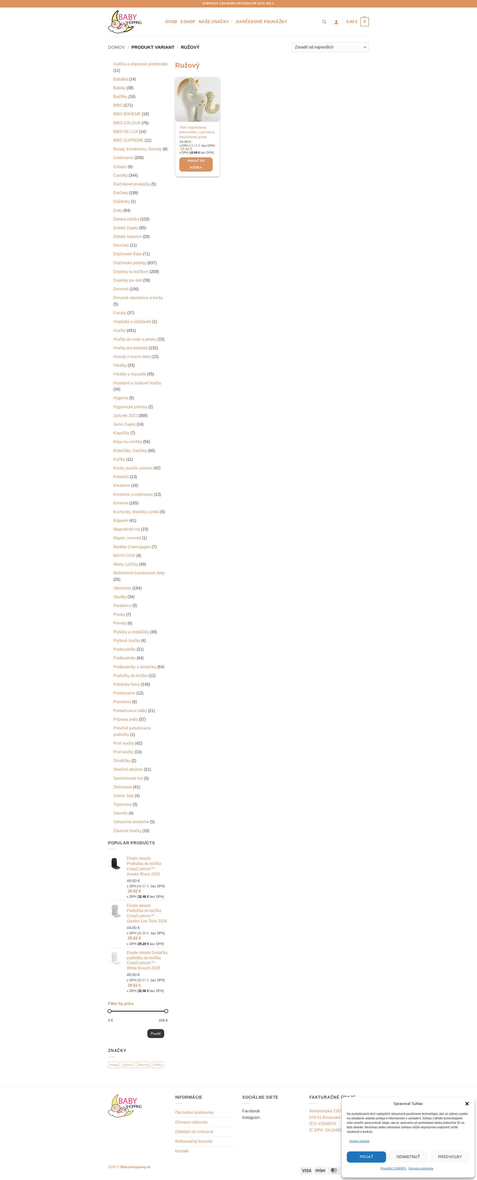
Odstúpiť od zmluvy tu (194, 1132)
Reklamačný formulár (194, 1141)
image (114, 1065)
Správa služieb (359, 1141)
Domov (116, 47)
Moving (143, 1065)
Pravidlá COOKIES (393, 1168)
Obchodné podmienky (194, 1112)
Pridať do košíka (196, 164)
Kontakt (182, 1151)
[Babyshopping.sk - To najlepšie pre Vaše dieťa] (133, 22)
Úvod (171, 22)
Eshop (188, 22)
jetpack (128, 1065)
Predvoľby (450, 1157)
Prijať (366, 1157)
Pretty (157, 1065)
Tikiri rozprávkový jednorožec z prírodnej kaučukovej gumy (197, 131)
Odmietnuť (408, 1157)
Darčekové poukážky (261, 22)
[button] (467, 1103)
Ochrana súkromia (420, 1168)
